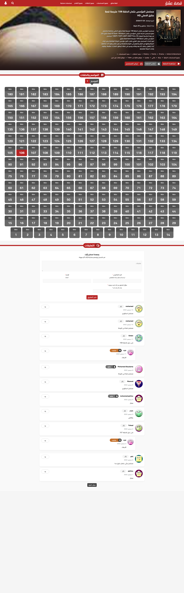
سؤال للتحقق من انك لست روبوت (117, 285)
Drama (161, 54)
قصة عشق (114, 3)
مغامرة (147, 57)
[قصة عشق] (173, 3)
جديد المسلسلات (124, 54)
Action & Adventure (174, 54)
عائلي (153, 57)
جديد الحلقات (136, 54)
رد (45, 306)
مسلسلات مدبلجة (66, 3)
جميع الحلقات (89, 3)
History (146, 54)
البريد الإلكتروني (117, 274)
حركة (159, 57)
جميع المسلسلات (102, 3)
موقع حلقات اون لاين (118, 57)
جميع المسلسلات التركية (172, 57)
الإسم (67, 274)
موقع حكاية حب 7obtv (134, 57)
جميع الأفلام (78, 3)
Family (154, 54)
